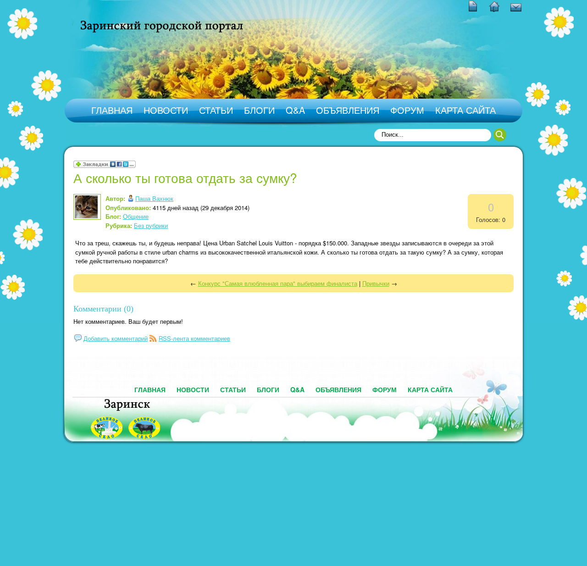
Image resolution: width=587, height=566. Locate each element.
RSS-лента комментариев (194, 338)
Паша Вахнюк (154, 198)
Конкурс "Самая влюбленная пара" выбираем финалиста (277, 283)
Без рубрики (151, 225)
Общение (136, 216)
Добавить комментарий (115, 338)
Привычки (375, 283)
